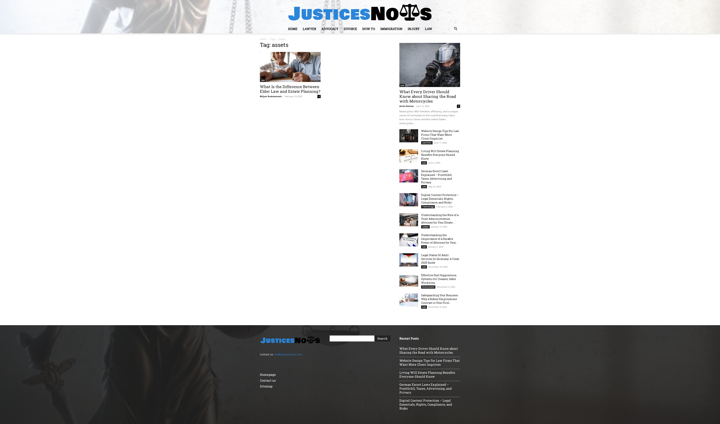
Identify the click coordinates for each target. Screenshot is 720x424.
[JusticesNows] (360, 12)
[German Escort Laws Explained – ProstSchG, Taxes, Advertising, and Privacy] (408, 175)
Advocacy (329, 29)
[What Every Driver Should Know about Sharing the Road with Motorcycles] (429, 65)
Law (428, 29)
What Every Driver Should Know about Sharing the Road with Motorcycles (427, 96)
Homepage (268, 375)
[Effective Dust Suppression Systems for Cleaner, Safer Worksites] (408, 280)
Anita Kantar (406, 106)
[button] (455, 29)
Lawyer (309, 29)
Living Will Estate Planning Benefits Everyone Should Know (440, 154)
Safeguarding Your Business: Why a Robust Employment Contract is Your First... (439, 299)
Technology (428, 206)
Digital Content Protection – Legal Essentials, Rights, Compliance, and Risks (440, 198)
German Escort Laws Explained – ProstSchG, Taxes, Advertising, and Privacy (436, 176)
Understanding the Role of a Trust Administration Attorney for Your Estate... (440, 218)
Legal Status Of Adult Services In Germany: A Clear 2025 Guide (440, 258)
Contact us (268, 380)
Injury (414, 29)
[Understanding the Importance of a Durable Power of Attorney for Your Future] (408, 239)
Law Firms (426, 142)
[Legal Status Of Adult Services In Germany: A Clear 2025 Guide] (408, 259)
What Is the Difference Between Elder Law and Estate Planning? (290, 89)
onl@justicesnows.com (288, 354)
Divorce (350, 29)
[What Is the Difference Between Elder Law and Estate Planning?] (290, 67)
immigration (391, 29)
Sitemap (266, 386)
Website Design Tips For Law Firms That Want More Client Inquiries (440, 134)
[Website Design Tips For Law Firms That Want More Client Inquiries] (408, 135)
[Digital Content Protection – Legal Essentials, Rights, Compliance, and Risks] (408, 199)
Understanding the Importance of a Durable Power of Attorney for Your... (439, 238)
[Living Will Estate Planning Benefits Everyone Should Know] (408, 155)
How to (368, 29)
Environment (428, 287)
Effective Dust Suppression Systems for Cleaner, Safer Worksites (439, 278)
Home (292, 29)
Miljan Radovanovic (271, 96)
